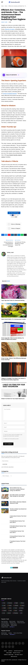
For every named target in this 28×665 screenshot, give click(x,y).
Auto (11, 610)
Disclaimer (9, 652)
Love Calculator (4, 622)
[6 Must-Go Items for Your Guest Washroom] (14, 390)
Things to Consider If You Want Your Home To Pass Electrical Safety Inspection (13, 379)
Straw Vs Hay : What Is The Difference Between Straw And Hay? (13, 358)
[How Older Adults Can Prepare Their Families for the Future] (5, 496)
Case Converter (20, 621)
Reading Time (13, 622)
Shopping (16, 613)
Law (4, 613)
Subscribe (4, 464)
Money (22, 602)
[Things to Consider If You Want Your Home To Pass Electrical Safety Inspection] (14, 369)
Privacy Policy (16, 652)
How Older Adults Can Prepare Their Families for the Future (17, 495)
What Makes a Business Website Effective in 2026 (18, 502)
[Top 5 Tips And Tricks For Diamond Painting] (14, 291)
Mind (21, 610)
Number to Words (5, 624)
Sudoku (10, 633)
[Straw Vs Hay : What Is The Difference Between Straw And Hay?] (14, 349)
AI (21, 613)
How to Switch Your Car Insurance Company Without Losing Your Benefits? (17, 489)
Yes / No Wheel (4, 634)
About (5, 650)
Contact (10, 650)
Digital (16, 602)
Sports (9, 613)
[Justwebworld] (14, 2)
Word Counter (12, 621)
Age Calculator (4, 621)
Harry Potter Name (5, 625)
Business (10, 602)
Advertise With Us (18, 650)
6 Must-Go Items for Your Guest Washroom (12, 398)
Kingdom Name (4, 626)
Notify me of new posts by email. (12, 438)
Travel (16, 607)
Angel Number (14, 624)
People (10, 605)
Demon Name (14, 625)
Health (4, 607)
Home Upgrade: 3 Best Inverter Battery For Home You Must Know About (12, 338)
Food (16, 610)
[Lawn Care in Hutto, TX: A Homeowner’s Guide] (14, 310)
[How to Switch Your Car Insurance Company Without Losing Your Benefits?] (5, 489)
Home (2, 5)
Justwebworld (14, 659)
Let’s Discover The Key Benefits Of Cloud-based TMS (20, 243)
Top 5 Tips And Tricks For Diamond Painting (12, 300)
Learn (4, 605)
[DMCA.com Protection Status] (14, 568)
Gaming (21, 607)
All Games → (12, 634)
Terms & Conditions (8, 654)
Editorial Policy (19, 654)
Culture (22, 605)
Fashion (4, 610)
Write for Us (14, 656)
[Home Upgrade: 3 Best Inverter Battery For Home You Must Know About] (14, 329)
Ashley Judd (4, 22)
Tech (4, 602)
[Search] (26, 2)
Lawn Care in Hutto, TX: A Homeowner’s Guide (13, 319)
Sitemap (2, 661)
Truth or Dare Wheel (17, 633)
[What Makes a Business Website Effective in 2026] (5, 503)
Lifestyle (16, 605)
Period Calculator (21, 622)
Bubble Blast (4, 633)
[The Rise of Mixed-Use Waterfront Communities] (5, 510)
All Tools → (12, 626)
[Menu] (2, 2)
